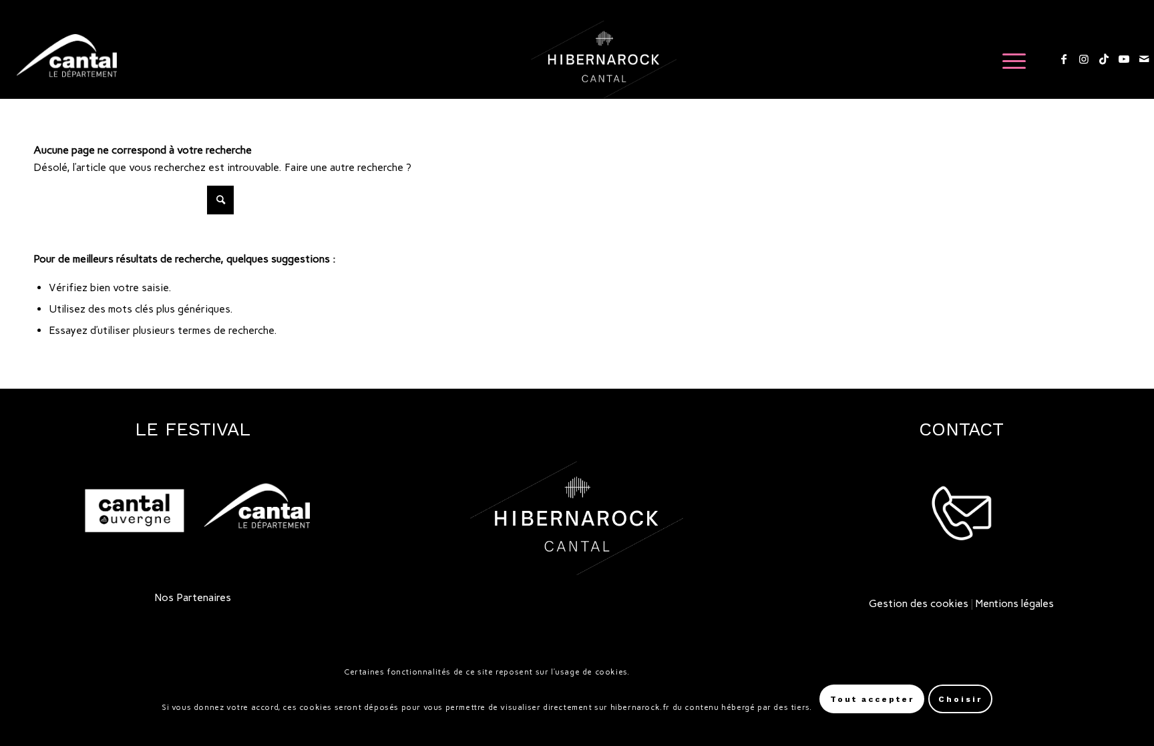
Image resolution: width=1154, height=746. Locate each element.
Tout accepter (872, 699)
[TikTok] (1104, 59)
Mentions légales (1015, 603)
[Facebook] (1064, 59)
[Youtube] (1124, 59)
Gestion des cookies (918, 603)
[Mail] (1144, 59)
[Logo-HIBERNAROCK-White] (604, 59)
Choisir (960, 699)
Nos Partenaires (193, 597)
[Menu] (1010, 59)
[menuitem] (1010, 59)
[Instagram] (1084, 59)
